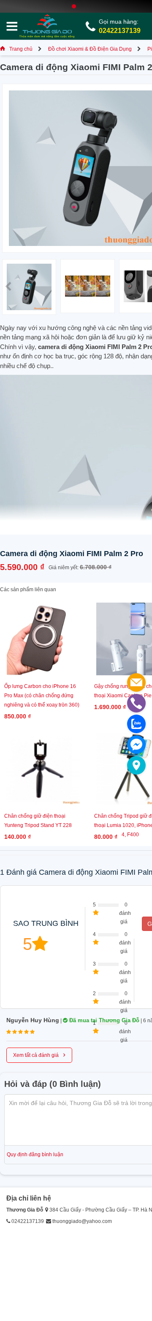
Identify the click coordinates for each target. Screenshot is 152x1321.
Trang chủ (21, 49)
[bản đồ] (136, 765)
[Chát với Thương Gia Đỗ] (136, 744)
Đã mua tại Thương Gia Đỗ (103, 1020)
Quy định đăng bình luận (35, 1154)
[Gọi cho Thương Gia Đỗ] (136, 703)
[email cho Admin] (136, 682)
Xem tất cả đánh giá (39, 1054)
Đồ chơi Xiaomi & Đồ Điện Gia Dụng (90, 49)
